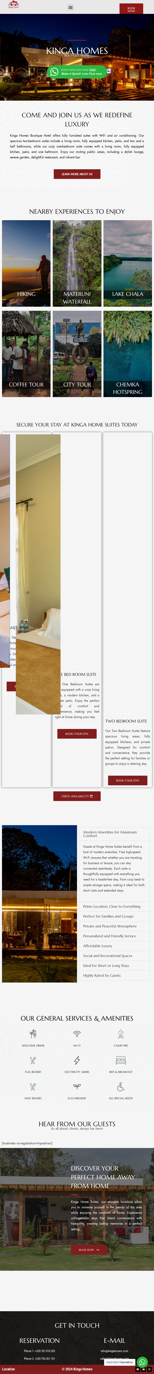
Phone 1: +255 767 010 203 (39, 1351)
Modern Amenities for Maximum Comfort (110, 834)
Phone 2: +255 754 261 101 (39, 1359)
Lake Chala (127, 294)
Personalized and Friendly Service (109, 936)
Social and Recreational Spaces (107, 955)
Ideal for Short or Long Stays (106, 965)
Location (8, 1369)
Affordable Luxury (97, 946)
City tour (77, 384)
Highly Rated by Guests (102, 975)
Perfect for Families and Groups (108, 916)
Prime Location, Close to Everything (112, 906)
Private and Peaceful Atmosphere (110, 926)
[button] (70, 7)
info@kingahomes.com (114, 1351)
